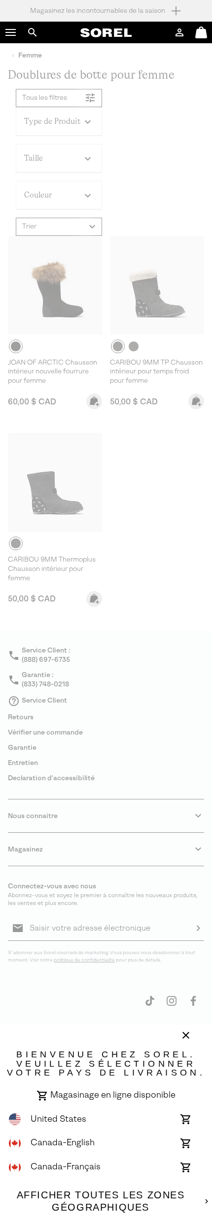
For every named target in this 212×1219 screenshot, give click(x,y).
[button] (11, 32)
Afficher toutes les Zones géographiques (101, 1201)
